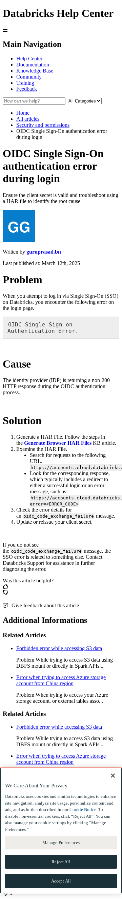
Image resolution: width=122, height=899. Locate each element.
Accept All (61, 880)
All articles (27, 119)
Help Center (29, 58)
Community (29, 77)
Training (25, 83)
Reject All (61, 861)
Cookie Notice (82, 809)
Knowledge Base (34, 71)
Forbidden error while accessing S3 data (59, 648)
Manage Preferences (61, 842)
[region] (61, 830)
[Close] (112, 775)
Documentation (32, 64)
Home (22, 113)
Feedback (26, 89)
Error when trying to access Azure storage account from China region (61, 680)
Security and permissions (42, 125)
